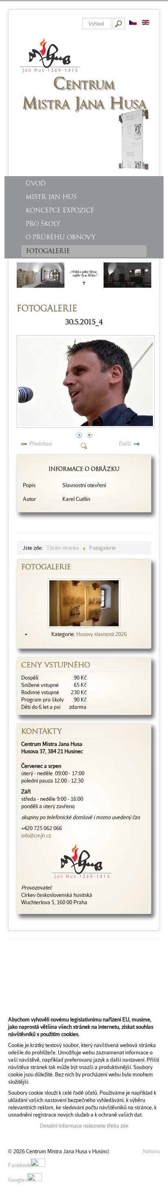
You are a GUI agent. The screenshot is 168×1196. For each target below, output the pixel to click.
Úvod (36, 183)
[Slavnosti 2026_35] (84, 602)
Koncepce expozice (60, 210)
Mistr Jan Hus (51, 197)
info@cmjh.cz (36, 835)
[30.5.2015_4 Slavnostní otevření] (86, 425)
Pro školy (43, 224)
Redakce (18, 1136)
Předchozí (40, 443)
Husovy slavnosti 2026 (101, 634)
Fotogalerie (48, 251)
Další (125, 443)
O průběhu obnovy (60, 237)
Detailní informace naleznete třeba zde (84, 1125)
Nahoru (151, 1151)
